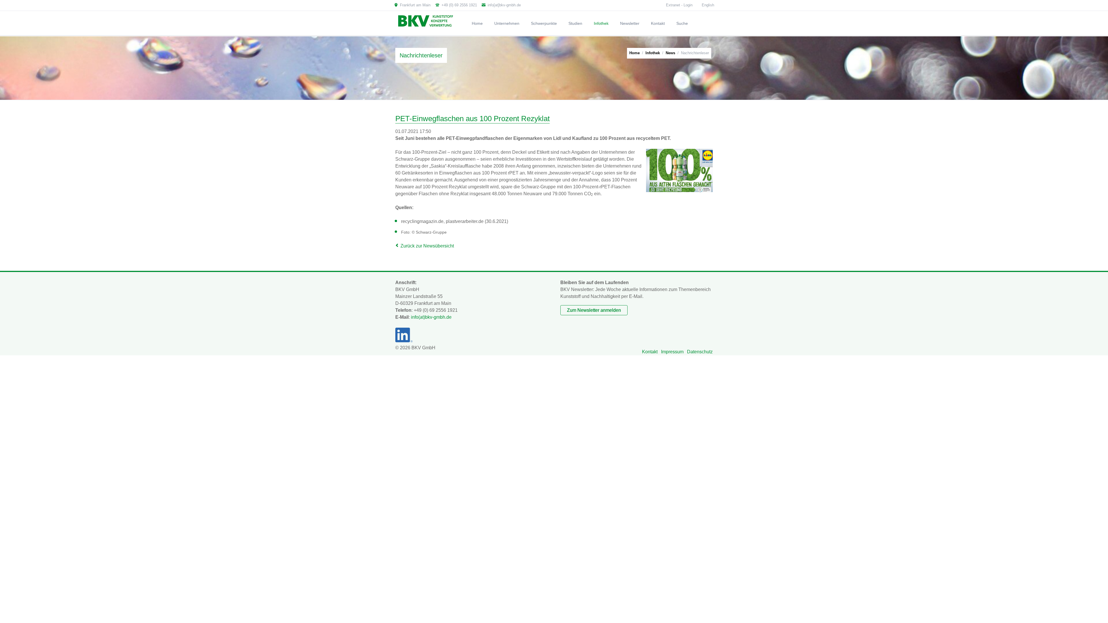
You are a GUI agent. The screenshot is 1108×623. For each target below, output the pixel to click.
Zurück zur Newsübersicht (427, 245)
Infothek (652, 53)
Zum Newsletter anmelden (594, 310)
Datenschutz (700, 351)
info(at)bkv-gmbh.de (431, 317)
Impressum (672, 351)
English (708, 5)
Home (634, 53)
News (670, 53)
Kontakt (650, 351)
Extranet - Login (679, 5)
